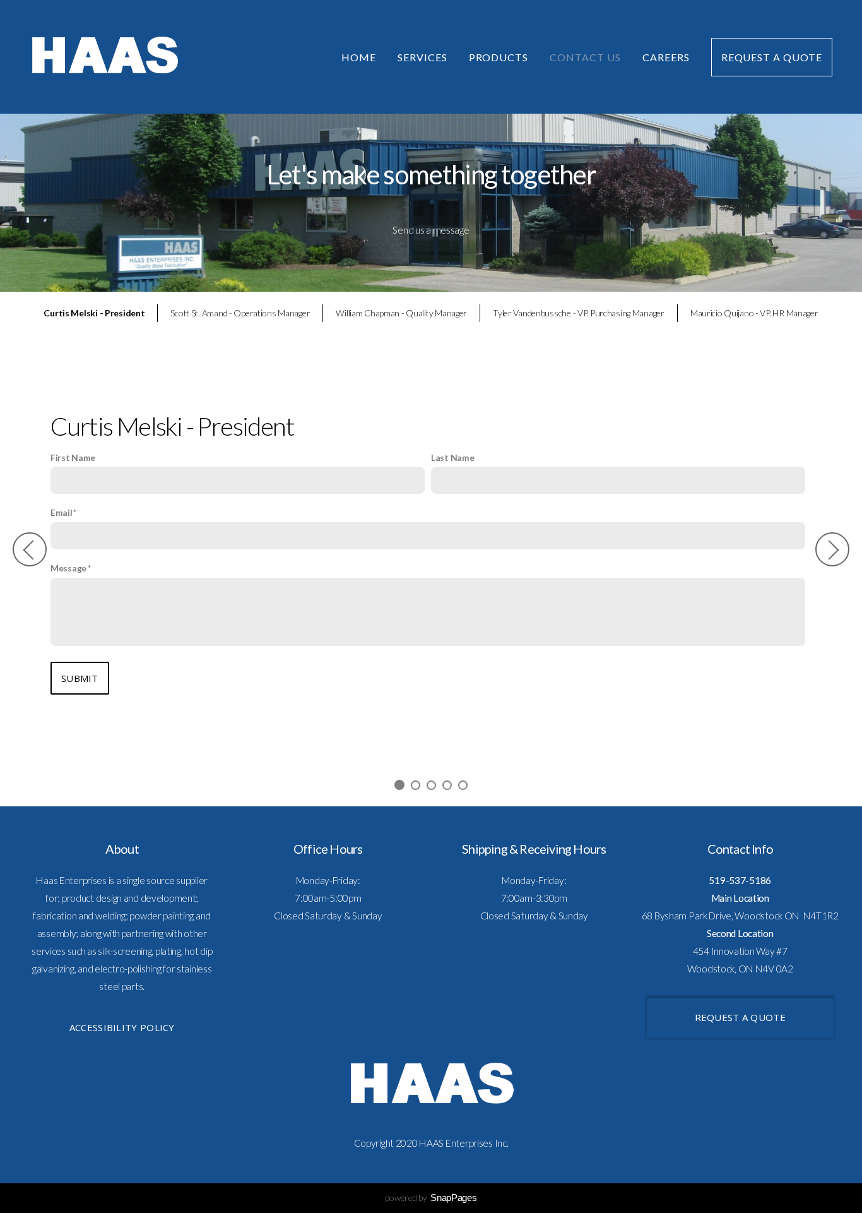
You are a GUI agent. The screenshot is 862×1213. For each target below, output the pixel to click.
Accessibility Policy (122, 1027)
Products (499, 57)
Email (61, 512)
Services (422, 57)
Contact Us (585, 57)
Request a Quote (771, 57)
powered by (430, 1197)
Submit (79, 678)
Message (68, 568)
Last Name (452, 457)
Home (358, 57)
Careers (666, 57)
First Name (72, 457)
